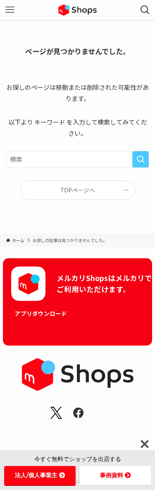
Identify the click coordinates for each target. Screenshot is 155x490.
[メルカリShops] (77, 10)
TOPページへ (77, 190)
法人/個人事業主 (36, 475)
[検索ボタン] (145, 10)
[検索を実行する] (140, 159)
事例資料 (111, 475)
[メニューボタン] (10, 10)
